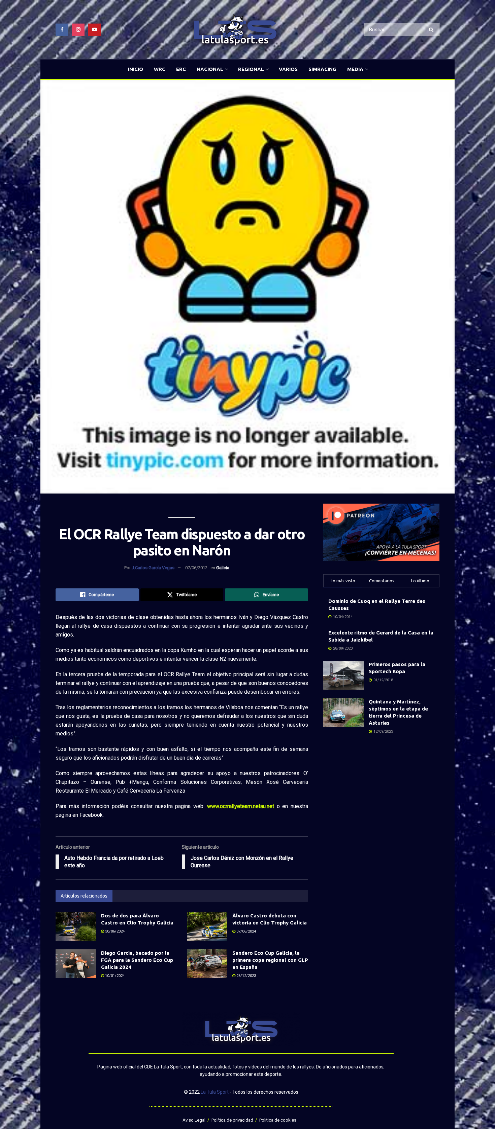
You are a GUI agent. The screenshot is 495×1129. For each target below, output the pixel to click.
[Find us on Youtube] (94, 30)
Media (355, 69)
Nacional (210, 69)
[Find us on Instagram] (78, 30)
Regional (251, 69)
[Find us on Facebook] (62, 30)
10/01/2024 (114, 976)
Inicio (135, 69)
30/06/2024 (114, 931)
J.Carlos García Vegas (153, 567)
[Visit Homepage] (235, 29)
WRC (159, 69)
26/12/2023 (245, 976)
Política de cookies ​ (278, 1120)
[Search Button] (432, 29)
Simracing (322, 69)
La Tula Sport (215, 1092)
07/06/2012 (196, 567)
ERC (181, 69)
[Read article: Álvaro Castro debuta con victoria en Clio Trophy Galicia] (207, 926)
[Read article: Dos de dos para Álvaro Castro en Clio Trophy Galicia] (76, 926)
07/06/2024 (245, 931)
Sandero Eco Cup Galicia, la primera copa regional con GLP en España (270, 960)
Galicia (222, 567)
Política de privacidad (232, 1120)
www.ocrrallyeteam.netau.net (240, 806)
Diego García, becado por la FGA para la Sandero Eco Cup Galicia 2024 (137, 960)
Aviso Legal (194, 1120)
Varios (288, 69)
